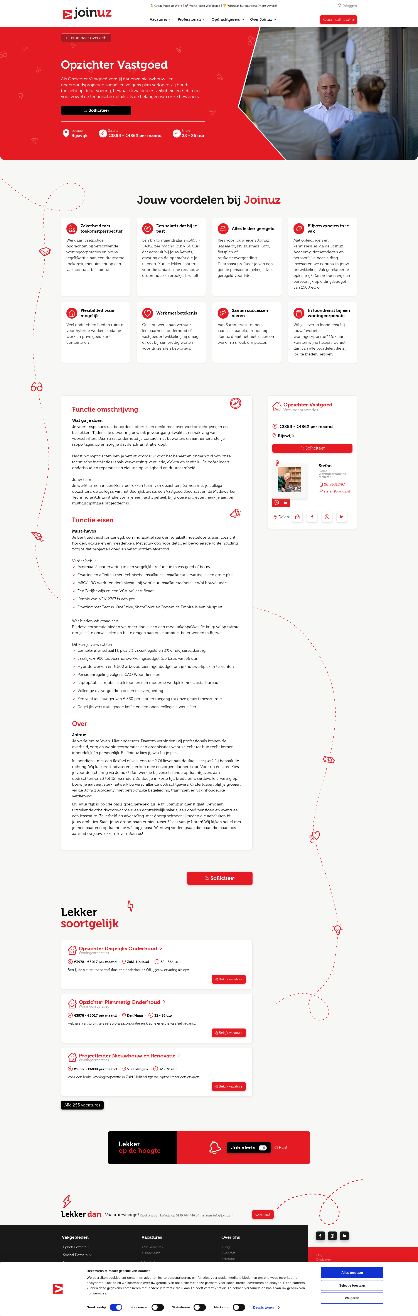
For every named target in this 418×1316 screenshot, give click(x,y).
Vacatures (159, 19)
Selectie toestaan (352, 1285)
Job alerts (243, 1148)
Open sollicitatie (338, 19)
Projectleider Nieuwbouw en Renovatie (128, 1056)
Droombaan (152, 1253)
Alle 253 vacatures (82, 1105)
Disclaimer (323, 1260)
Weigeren (352, 1298)
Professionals (190, 19)
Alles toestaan (352, 1272)
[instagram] (332, 1235)
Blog (227, 1247)
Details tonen (263, 1307)
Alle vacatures (153, 1247)
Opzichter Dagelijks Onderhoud (118, 949)
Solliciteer (99, 110)
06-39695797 (334, 485)
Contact (262, 1214)
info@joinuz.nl (223, 1215)
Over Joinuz (261, 19)
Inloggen (350, 6)
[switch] (158, 1307)
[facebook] (320, 1235)
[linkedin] (344, 1235)
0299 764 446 (185, 1215)
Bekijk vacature (231, 979)
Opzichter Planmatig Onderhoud (120, 1002)
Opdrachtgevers (226, 19)
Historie (229, 1259)
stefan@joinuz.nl (337, 491)
